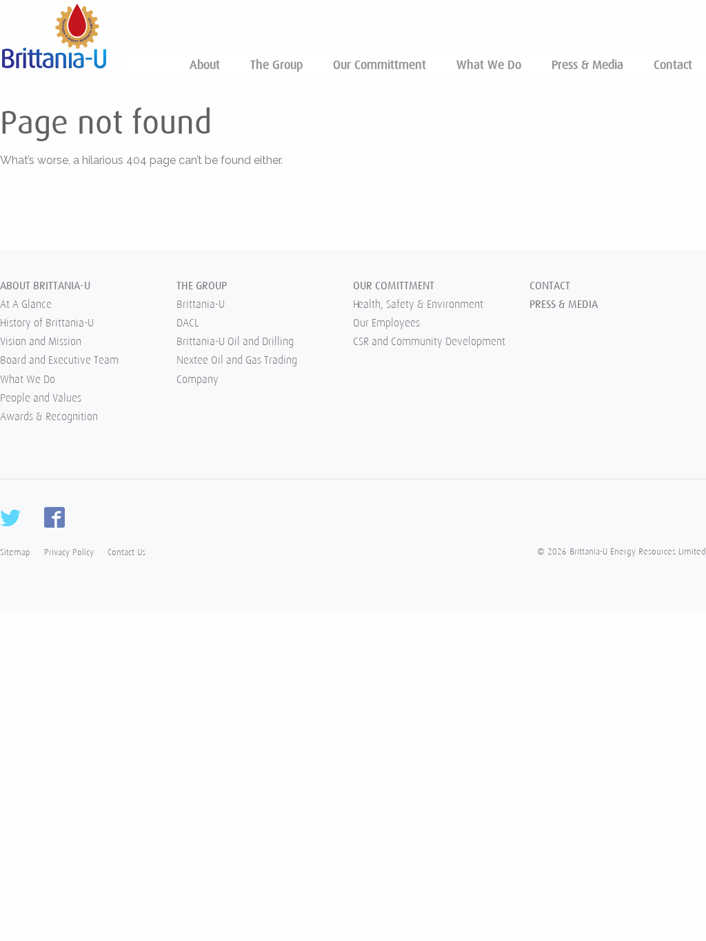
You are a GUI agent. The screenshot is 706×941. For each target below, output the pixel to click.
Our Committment (379, 65)
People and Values (40, 398)
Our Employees (386, 323)
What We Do (488, 65)
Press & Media (587, 65)
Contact (673, 65)
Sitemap (15, 552)
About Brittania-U (45, 286)
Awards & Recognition (49, 417)
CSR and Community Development (429, 341)
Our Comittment (393, 286)
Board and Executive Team (59, 360)
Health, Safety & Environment (418, 304)
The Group (276, 65)
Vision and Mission (40, 341)
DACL (187, 323)
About (205, 65)
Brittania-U (200, 304)
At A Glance (26, 304)
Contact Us (126, 552)
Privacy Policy (69, 552)
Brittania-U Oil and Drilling (235, 341)
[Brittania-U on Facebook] (54, 517)
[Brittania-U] (54, 33)
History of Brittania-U (47, 323)
